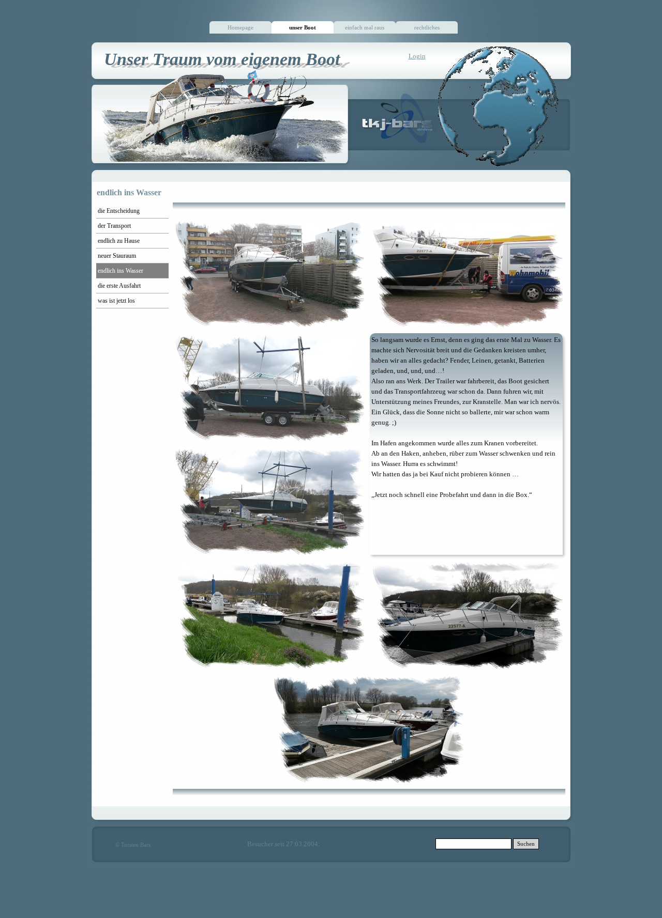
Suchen (526, 844)
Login (417, 56)
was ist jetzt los (116, 300)
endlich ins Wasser (120, 270)
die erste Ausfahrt (119, 285)
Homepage (240, 27)
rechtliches (427, 27)
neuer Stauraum (117, 255)
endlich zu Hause (119, 240)
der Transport (114, 225)
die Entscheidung (119, 210)
